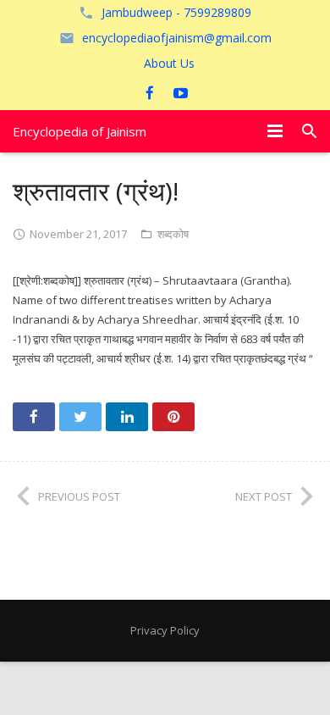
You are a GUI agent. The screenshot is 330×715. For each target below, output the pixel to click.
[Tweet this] (80, 416)
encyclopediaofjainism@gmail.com (177, 38)
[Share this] (34, 416)
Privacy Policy (165, 630)
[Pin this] (173, 416)
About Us (169, 63)
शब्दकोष (173, 233)
